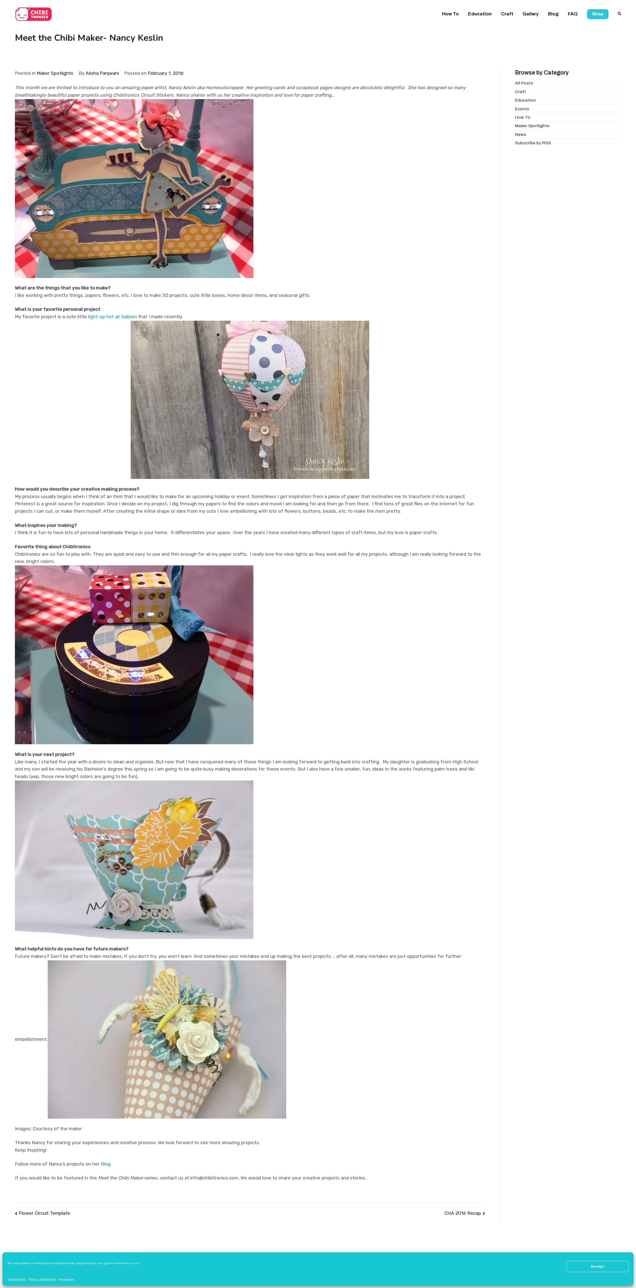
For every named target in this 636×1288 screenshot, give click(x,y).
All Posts (524, 83)
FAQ (573, 13)
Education (480, 13)
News (520, 134)
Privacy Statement (42, 1279)
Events (522, 109)
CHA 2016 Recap (462, 1213)
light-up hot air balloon (112, 316)
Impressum (66, 1279)
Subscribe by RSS (533, 143)
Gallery (530, 13)
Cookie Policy (16, 1279)
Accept (597, 1266)
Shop (597, 13)
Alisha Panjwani (102, 73)
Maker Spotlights (55, 73)
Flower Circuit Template (44, 1213)
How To (450, 13)
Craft (507, 13)
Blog (553, 13)
